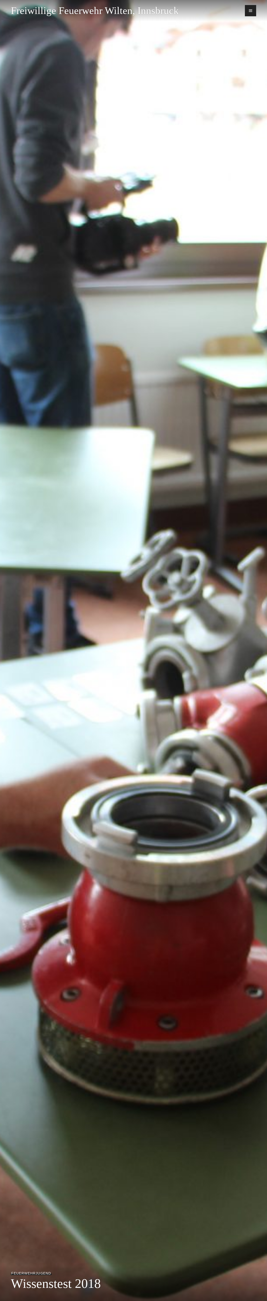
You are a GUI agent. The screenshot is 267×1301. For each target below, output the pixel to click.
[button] (250, 10)
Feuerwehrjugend (31, 1273)
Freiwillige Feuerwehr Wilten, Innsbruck (95, 10)
